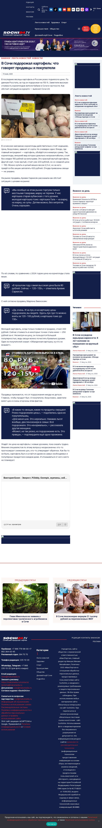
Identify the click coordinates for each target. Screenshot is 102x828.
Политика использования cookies (16, 704)
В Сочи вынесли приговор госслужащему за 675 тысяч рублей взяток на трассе (86, 125)
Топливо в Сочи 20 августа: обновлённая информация (84, 238)
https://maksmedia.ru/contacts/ (15, 682)
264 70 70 (23, 654)
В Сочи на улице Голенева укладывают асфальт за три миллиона (86, 147)
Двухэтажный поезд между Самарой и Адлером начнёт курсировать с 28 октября (86, 136)
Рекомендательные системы (14, 707)
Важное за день (79, 197)
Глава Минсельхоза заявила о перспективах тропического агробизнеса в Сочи (25, 619)
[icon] (51, 9)
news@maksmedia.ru (10, 677)
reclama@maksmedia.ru (11, 685)
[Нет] (98, 821)
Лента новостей (21, 58)
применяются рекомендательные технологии (69, 745)
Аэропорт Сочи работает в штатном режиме (84, 229)
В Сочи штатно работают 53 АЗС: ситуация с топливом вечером (86, 221)
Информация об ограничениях (15, 702)
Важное (5, 58)
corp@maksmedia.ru (23, 688)
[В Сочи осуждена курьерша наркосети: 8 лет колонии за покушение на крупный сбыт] (87, 321)
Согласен (52, 824)
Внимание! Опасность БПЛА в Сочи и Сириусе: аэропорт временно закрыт (85, 201)
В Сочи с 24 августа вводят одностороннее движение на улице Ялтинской (84, 212)
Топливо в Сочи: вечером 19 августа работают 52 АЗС (84, 266)
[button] (39, 9)
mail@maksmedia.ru (23, 699)
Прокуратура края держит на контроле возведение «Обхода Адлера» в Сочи (86, 115)
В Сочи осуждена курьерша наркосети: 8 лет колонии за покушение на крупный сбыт (86, 104)
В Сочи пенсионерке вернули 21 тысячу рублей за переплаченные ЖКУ (76, 617)
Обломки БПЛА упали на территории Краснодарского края (85, 247)
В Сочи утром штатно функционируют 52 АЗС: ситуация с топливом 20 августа (86, 257)
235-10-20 (24, 660)
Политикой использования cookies (80, 820)
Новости (37, 58)
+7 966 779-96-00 (20, 649)
